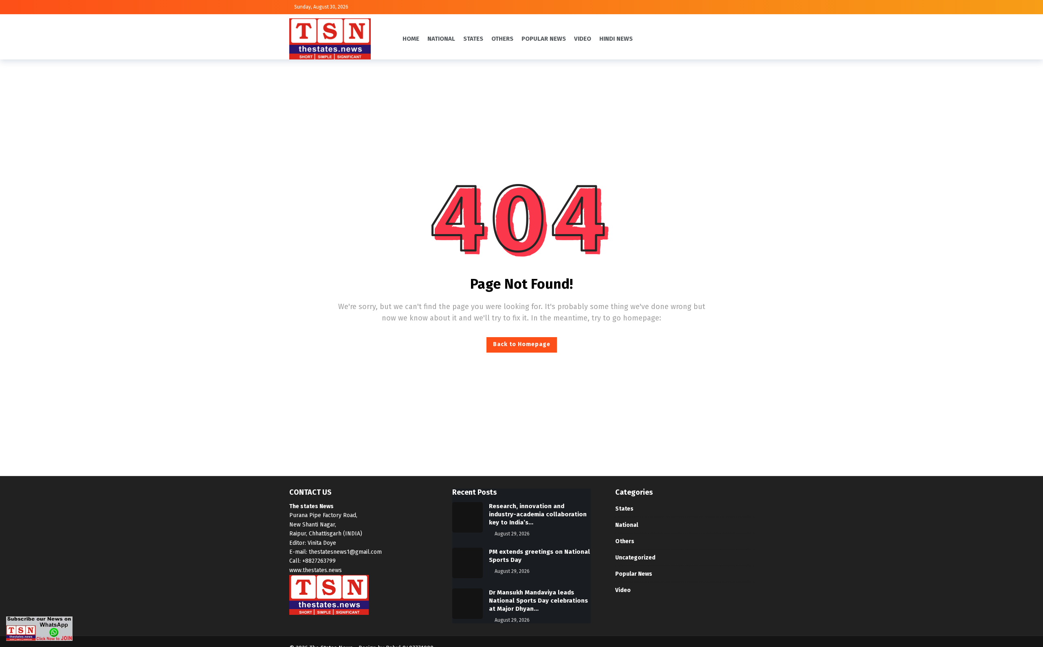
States (624, 508)
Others (624, 541)
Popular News (633, 573)
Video (623, 590)
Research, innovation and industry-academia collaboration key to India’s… (538, 514)
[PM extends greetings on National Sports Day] (467, 563)
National (626, 525)
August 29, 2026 (512, 534)
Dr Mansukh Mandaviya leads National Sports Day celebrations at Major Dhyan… (538, 600)
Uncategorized (635, 557)
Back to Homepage (521, 344)
